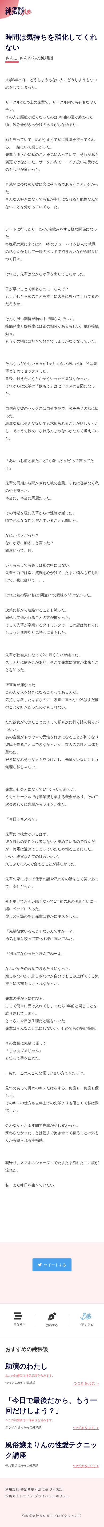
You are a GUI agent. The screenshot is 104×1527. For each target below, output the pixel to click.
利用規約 (12, 1489)
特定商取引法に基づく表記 (42, 1489)
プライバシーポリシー (52, 1496)
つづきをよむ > (86, 1383)
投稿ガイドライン (19, 1496)
